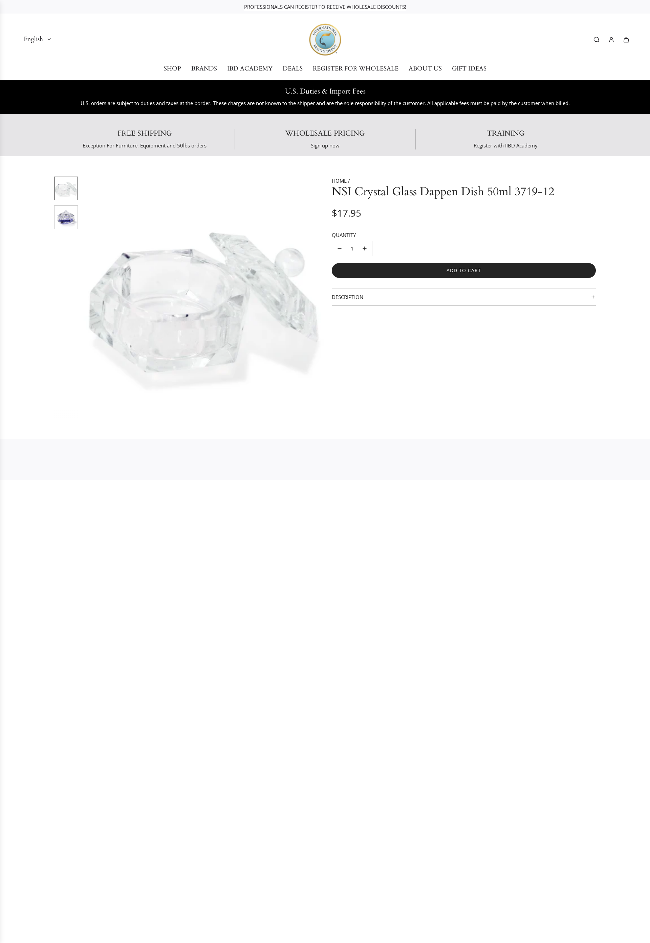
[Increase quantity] (364, 248)
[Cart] (626, 39)
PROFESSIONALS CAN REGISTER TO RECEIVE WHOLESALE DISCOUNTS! (325, 6)
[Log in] (611, 39)
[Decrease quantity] (339, 248)
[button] (88, 298)
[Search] (596, 39)
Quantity (344, 235)
